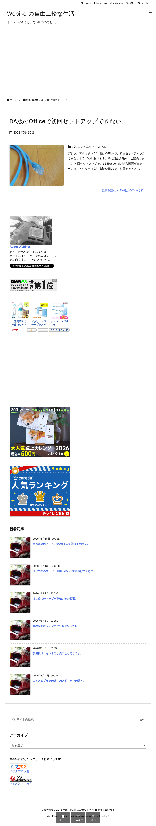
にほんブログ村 (19, 771)
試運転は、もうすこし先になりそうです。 (58, 653)
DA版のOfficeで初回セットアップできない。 (68, 121)
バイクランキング (20, 783)
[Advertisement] (78, 60)
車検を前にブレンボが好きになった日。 (56, 625)
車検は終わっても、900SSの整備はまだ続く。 (61, 543)
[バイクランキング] (21, 778)
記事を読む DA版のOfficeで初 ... (124, 190)
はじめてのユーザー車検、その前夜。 (55, 598)
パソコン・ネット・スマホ (89, 146)
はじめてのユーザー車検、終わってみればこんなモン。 (66, 571)
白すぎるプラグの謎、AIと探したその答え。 (59, 680)
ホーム (14, 99)
